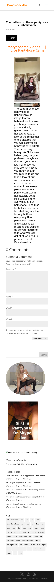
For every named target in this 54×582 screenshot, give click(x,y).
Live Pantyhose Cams (27, 50)
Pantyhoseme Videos (24, 46)
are (27, 520)
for (33, 524)
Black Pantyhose (13, 524)
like (19, 528)
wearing (22, 549)
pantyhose (26, 532)
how (42, 524)
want (8, 549)
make (36, 528)
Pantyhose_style (25, 536)
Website (9, 319)
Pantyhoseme (12, 536)
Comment (11, 269)
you (15, 553)
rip (41, 536)
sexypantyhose (27, 540)
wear (15, 549)
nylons (9, 532)
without (41, 549)
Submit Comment (40, 338)
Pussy (36, 536)
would (9, 553)
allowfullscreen (12, 520)
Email (9, 308)
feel (27, 524)
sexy (18, 540)
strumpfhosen (12, 545)
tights (44, 545)
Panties (17, 532)
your (20, 553)
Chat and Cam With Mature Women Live (21, 464)
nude (42, 528)
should (38, 540)
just (8, 528)
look (24, 528)
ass (32, 520)
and (21, 520)
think (33, 545)
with (35, 549)
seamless (10, 540)
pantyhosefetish (38, 532)
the (21, 545)
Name (9, 297)
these (27, 545)
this (38, 545)
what (29, 549)
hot (37, 524)
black (37, 520)
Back (12, 38)
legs (13, 528)
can (22, 524)
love (29, 528)
